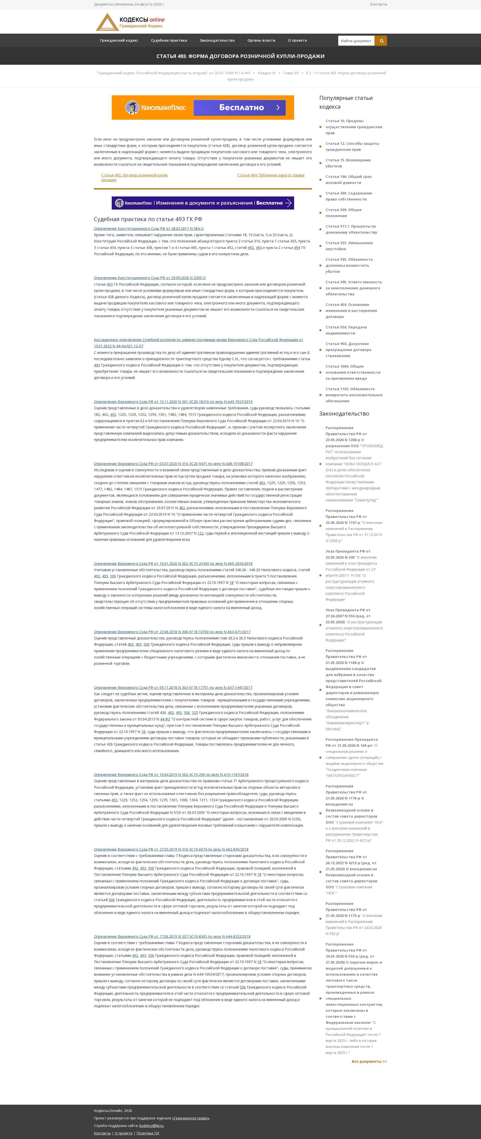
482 (182, 507)
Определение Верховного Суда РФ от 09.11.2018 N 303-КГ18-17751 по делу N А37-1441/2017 (173, 687)
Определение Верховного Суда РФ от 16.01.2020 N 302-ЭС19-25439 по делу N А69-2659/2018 (173, 563)
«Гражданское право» (190, 1118)
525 (195, 712)
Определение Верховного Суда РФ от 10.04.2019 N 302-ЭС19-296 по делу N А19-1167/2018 (171, 774)
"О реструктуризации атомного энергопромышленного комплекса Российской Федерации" (354, 625)
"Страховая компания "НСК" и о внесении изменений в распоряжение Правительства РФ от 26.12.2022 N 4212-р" (354, 813)
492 (251, 247)
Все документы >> (369, 1061)
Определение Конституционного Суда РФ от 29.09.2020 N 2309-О (150, 278)
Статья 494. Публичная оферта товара (270, 175)
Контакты (378, 4)
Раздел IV (267, 72)
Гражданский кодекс (119, 40)
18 (231, 582)
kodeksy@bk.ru (151, 1125)
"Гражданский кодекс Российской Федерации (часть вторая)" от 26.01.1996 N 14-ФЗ (174, 72)
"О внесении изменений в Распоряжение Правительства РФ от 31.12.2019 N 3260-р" (354, 525)
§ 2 (309, 72)
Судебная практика (169, 40)
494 (297, 247)
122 (200, 533)
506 (113, 576)
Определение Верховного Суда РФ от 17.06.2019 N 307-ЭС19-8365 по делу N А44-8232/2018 (172, 936)
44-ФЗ (165, 719)
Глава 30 (291, 72)
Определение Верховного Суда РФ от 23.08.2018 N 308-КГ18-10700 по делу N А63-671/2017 (172, 631)
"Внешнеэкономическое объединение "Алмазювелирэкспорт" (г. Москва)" (354, 689)
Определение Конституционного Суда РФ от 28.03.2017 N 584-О (149, 228)
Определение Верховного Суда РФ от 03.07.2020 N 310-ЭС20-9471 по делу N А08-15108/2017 (173, 463)
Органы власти (261, 40)
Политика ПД (148, 1133)
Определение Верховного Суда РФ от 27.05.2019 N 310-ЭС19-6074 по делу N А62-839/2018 (171, 849)
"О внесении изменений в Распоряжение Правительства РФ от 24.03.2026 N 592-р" (354, 918)
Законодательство (217, 40)
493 (259, 247)
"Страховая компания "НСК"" (351, 871)
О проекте (297, 40)
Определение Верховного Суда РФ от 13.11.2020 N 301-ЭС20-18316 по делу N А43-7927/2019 (173, 401)
